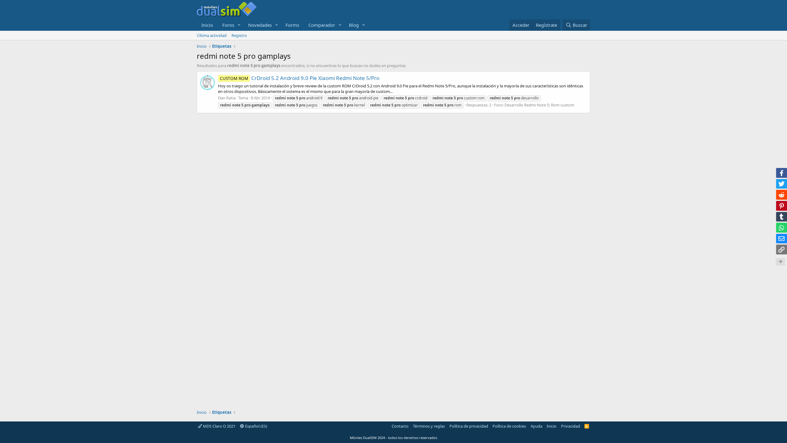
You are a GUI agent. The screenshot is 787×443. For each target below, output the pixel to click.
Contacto (400, 426)
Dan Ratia (226, 98)
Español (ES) (255, 426)
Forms (292, 25)
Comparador (321, 25)
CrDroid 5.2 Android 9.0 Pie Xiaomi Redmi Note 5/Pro (299, 78)
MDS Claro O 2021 (218, 426)
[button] (239, 25)
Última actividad (212, 35)
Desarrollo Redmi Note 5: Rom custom (539, 105)
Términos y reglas (429, 426)
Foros (228, 25)
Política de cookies (509, 426)
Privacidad (570, 426)
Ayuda (536, 426)
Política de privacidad (468, 426)
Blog (354, 25)
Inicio (207, 25)
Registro (239, 35)
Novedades (260, 25)
